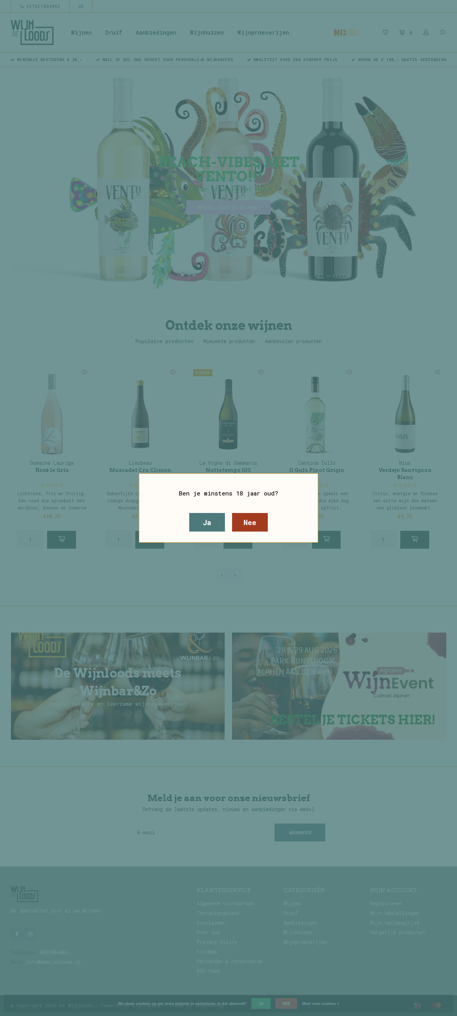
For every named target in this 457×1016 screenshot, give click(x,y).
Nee (249, 522)
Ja (207, 522)
